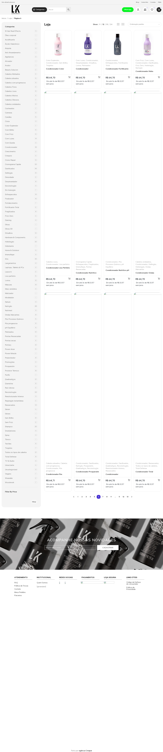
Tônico (8, 439)
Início (4, 18)
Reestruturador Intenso (14, 396)
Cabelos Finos (11, 87)
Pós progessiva (11, 323)
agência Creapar (85, 751)
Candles (8, 117)
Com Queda (10, 143)
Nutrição (8, 306)
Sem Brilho (9, 418)
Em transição (10, 190)
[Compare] (68, 33)
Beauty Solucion (11, 70)
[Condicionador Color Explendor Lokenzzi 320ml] (58, 44)
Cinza (7, 121)
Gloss (7, 224)
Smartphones (10, 431)
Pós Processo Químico (14, 319)
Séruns (7, 414)
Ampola (8, 48)
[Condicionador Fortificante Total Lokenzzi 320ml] (117, 44)
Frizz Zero (9, 216)
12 (123, 497)
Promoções (9, 362)
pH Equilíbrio (10, 328)
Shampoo (9, 426)
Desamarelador (11, 181)
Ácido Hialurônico (12, 44)
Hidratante (9, 246)
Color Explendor (11, 126)
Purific (7, 375)
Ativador (8, 61)
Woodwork (9, 482)
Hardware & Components (15, 237)
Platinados (9, 332)
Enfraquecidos (11, 194)
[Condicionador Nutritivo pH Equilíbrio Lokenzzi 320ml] (117, 175)
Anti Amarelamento (13, 53)
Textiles (8, 444)
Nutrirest (8, 310)
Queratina (9, 383)
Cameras (8, 113)
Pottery (8, 345)
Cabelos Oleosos (12, 100)
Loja (10, 18)
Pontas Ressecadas (13, 336)
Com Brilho (9, 130)
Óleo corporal (10, 35)
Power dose (10, 349)
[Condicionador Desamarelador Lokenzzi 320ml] (87, 44)
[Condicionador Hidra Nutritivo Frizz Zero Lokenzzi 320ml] (147, 44)
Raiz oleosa (9, 388)
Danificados (10, 169)
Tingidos (8, 448)
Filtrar (34, 502)
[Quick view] (68, 37)
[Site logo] (16, 9)
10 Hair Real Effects (13, 31)
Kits (6, 259)
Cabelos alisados (12, 78)
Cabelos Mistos (11, 96)
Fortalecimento (11, 203)
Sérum (7, 409)
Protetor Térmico (12, 371)
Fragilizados (10, 212)
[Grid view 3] (118, 24)
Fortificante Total (12, 207)
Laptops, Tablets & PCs (14, 267)
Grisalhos (9, 233)
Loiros (7, 280)
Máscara (8, 285)
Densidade (9, 177)
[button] (69, 77)
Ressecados (10, 405)
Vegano (8, 474)
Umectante (9, 465)
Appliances (9, 57)
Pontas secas (10, 340)
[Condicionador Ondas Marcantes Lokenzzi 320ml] (147, 175)
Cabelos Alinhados (12, 74)
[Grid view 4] (123, 24)
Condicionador (11, 147)
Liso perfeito (10, 276)
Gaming (8, 220)
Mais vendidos (11, 289)
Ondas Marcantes (12, 315)
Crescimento (10, 151)
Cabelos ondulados (13, 104)
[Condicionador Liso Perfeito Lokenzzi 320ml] (58, 175)
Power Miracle (10, 353)
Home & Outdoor (12, 250)
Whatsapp (127, 9)
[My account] (138, 9)
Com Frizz (9, 134)
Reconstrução (10, 392)
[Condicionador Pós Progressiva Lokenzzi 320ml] (58, 376)
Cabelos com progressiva (15, 83)
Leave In (8, 272)
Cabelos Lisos (10, 91)
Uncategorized (11, 469)
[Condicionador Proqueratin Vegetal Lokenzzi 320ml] (87, 376)
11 (119, 497)
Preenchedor (10, 358)
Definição (9, 173)
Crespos (8, 156)
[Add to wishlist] (68, 42)
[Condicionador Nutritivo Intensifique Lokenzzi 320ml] (87, 175)
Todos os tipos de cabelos (16, 452)
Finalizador (9, 199)
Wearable (9, 478)
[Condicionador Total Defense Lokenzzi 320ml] (147, 376)
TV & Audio (9, 461)
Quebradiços (10, 379)
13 (127, 497)
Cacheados (9, 108)
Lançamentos (10, 263)
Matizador (9, 293)
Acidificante (10, 40)
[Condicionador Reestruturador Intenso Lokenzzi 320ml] (117, 376)
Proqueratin (9, 366)
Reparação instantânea (14, 401)
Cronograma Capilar (13, 164)
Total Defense (10, 457)
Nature (7, 302)
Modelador (9, 298)
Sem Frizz (9, 422)
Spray (7, 435)
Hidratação (9, 242)
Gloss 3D (9, 229)
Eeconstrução (10, 186)
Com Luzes (9, 139)
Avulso (7, 65)
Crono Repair (10, 160)
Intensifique (9, 255)
